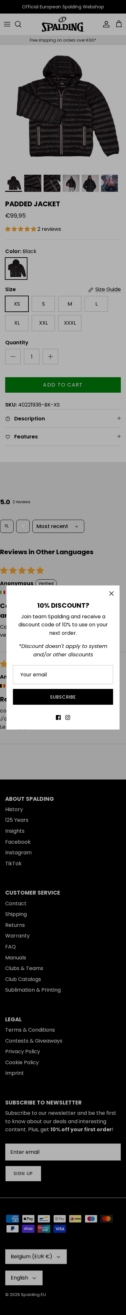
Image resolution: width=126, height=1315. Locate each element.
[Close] (111, 593)
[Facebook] (58, 717)
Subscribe (63, 697)
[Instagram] (67, 717)
